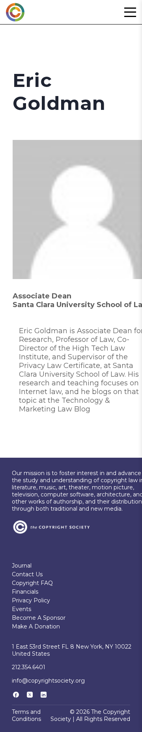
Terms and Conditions (26, 715)
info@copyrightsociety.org (48, 680)
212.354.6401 (28, 667)
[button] (130, 12)
